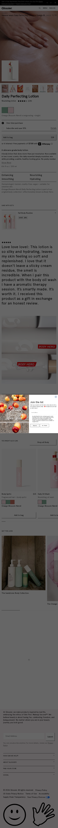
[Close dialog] (56, 397)
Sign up (34, 425)
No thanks (44, 425)
